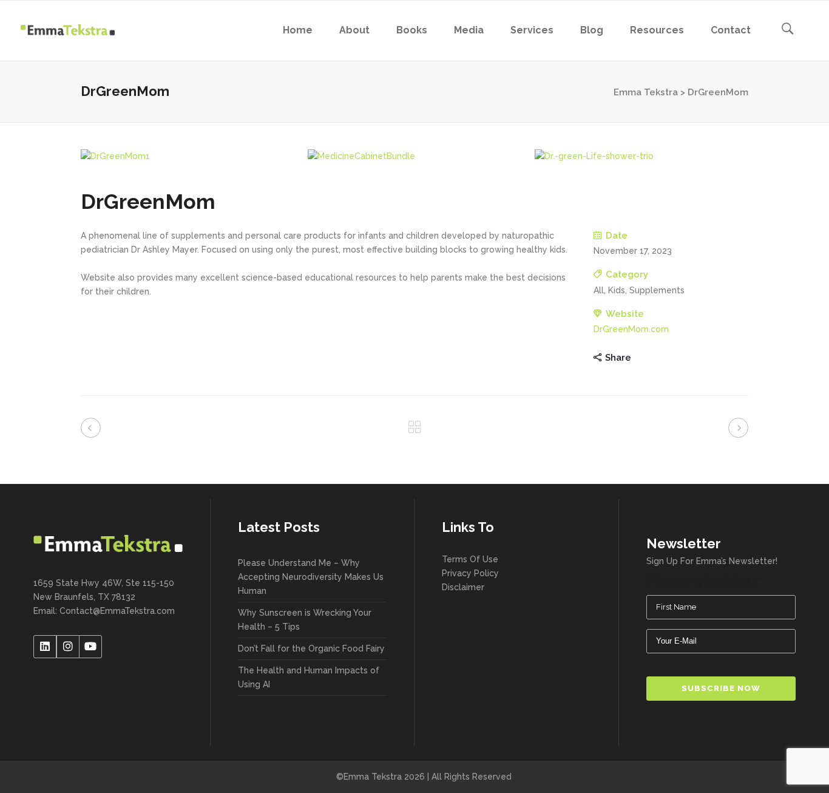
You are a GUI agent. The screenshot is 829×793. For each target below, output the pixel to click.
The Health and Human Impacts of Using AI (308, 677)
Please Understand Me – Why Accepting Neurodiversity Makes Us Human (311, 577)
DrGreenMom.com (631, 329)
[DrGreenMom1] (187, 156)
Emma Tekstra (646, 92)
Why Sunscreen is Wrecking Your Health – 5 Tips (304, 619)
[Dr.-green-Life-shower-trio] (641, 156)
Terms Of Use (470, 559)
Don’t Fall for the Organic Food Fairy (311, 648)
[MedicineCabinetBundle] (414, 156)
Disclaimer (463, 587)
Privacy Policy (470, 573)
